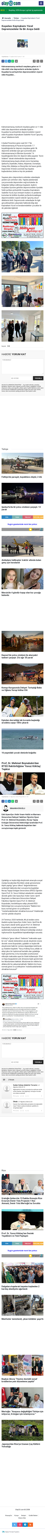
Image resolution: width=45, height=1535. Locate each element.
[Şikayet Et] (41, 1096)
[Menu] (41, 3)
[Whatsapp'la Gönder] (12, 61)
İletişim (23, 1515)
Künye (16, 1515)
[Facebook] (3, 61)
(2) (23, 1096)
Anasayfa (7, 18)
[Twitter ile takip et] (14, 1525)
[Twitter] (6, 61)
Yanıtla (17, 1096)
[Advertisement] (22, 100)
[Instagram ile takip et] (19, 1525)
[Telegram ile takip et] (25, 1525)
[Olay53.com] (11, 3)
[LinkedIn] (9, 61)
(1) (28, 1096)
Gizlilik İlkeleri (33, 1515)
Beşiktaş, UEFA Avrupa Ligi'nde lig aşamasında (25, 10)
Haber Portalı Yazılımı (12, 1532)
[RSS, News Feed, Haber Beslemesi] (30, 1525)
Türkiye (16, 18)
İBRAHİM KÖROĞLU (17, 808)
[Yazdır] (16, 61)
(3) (28, 1110)
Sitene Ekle (22, 1518)
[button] (34, 61)
